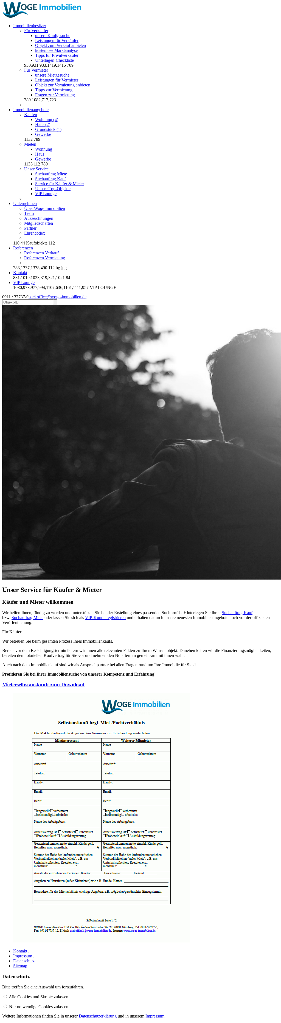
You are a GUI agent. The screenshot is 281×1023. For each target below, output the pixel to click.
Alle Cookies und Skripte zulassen (38, 996)
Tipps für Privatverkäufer (56, 55)
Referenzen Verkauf (41, 253)
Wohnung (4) (46, 119)
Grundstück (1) (48, 129)
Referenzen (23, 248)
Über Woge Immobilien (44, 208)
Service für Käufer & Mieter (59, 183)
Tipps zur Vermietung (53, 90)
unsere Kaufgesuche (52, 35)
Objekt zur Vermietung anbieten (62, 85)
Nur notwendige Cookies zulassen (38, 1006)
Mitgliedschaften (38, 223)
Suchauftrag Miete (51, 174)
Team (29, 213)
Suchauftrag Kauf (50, 178)
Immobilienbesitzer (29, 25)
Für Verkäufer (36, 30)
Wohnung (43, 149)
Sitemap (20, 965)
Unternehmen (25, 203)
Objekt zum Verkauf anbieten (60, 45)
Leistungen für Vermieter (56, 80)
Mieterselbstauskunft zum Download (43, 684)
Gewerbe (43, 134)
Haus (39, 154)
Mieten (30, 144)
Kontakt (20, 272)
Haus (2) (42, 124)
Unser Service (36, 169)
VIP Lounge (46, 193)
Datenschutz (24, 961)
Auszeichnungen (38, 218)
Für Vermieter (36, 70)
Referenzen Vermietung (44, 257)
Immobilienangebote (31, 109)
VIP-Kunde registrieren (105, 617)
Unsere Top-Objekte (53, 188)
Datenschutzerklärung (98, 1016)
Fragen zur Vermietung (55, 94)
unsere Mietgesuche (52, 75)
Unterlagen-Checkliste (54, 60)
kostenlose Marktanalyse (56, 50)
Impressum (22, 956)
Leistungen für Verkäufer (56, 40)
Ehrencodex (34, 233)
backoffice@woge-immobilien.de (57, 296)
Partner (30, 228)
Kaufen (30, 114)
